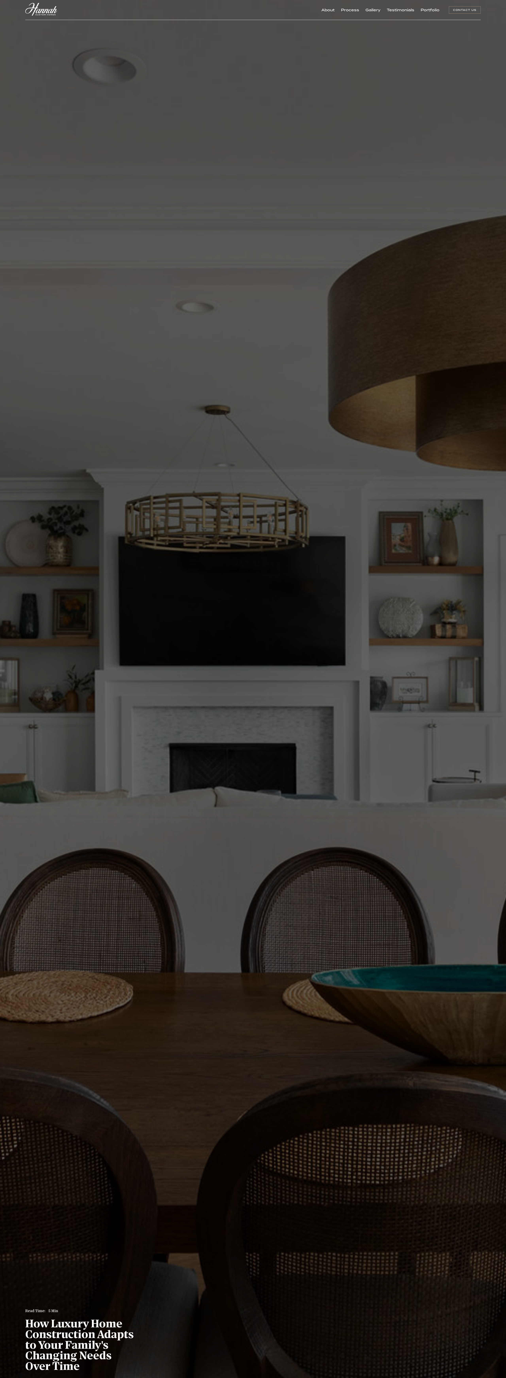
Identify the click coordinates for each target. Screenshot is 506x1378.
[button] (430, 10)
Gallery (372, 9)
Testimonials (400, 9)
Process (350, 9)
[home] (41, 10)
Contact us (465, 10)
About (328, 9)
